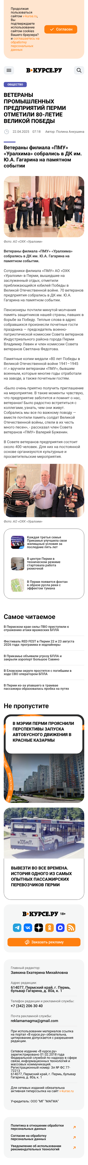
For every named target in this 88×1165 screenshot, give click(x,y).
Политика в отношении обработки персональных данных (37, 1127)
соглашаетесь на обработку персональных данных (25, 44)
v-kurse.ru (30, 16)
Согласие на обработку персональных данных (28, 1137)
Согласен (64, 29)
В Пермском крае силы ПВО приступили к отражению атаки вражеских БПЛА (36, 628)
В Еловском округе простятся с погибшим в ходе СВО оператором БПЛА (38, 672)
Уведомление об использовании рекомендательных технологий (36, 1148)
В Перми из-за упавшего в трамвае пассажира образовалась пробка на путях (36, 687)
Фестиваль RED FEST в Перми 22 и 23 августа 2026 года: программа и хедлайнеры (39, 643)
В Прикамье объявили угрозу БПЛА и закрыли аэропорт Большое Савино (33, 658)
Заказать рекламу (47, 942)
